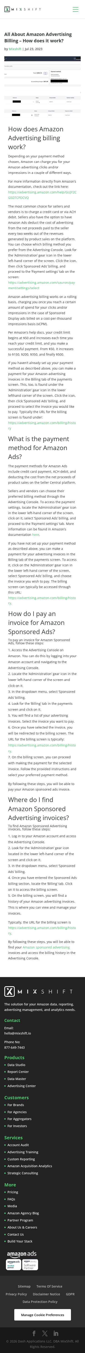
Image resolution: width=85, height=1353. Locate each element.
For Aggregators (19, 1119)
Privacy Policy (16, 1294)
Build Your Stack (19, 1241)
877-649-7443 (14, 1047)
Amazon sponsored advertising (46, 947)
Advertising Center (21, 1086)
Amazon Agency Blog (23, 1213)
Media (12, 1206)
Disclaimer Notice (46, 1294)
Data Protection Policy (40, 1301)
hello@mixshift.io (17, 1033)
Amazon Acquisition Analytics (29, 1166)
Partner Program (20, 1220)
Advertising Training (22, 1152)
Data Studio (16, 1065)
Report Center (18, 1071)
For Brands (15, 1105)
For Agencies (17, 1112)
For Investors (17, 1126)
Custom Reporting (21, 1159)
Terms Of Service (49, 1286)
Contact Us (15, 1234)
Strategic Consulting (22, 1173)
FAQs (11, 1199)
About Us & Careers (22, 1227)
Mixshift (15, 49)
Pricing (12, 1192)
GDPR (70, 1294)
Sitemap (24, 1286)
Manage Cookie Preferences (42, 1315)
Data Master (16, 1079)
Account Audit (18, 1145)
